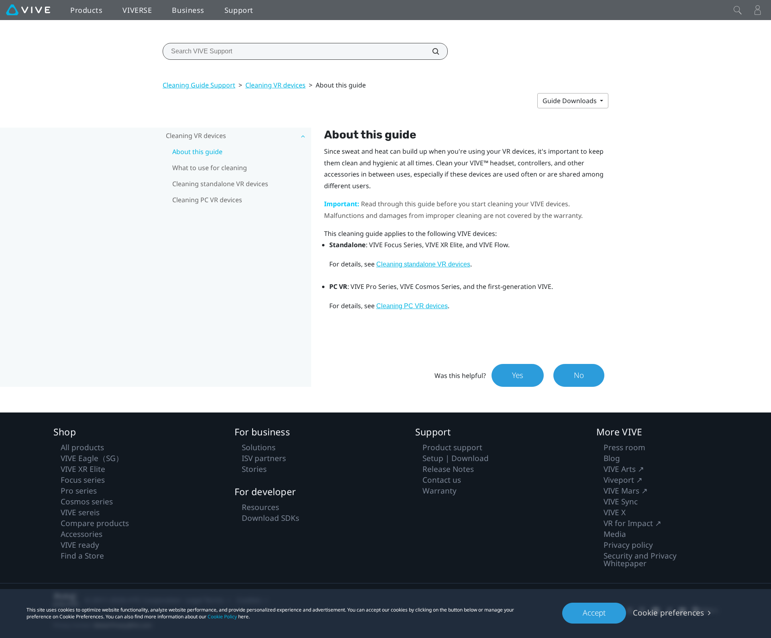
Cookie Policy (222, 616)
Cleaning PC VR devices (207, 199)
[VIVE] (28, 10)
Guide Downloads (570, 100)
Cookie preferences (668, 613)
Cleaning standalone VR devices (220, 183)
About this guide (197, 151)
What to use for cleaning (209, 167)
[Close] (738, 10)
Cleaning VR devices (275, 85)
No (579, 375)
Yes (517, 375)
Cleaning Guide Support (199, 85)
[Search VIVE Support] (431, 51)
